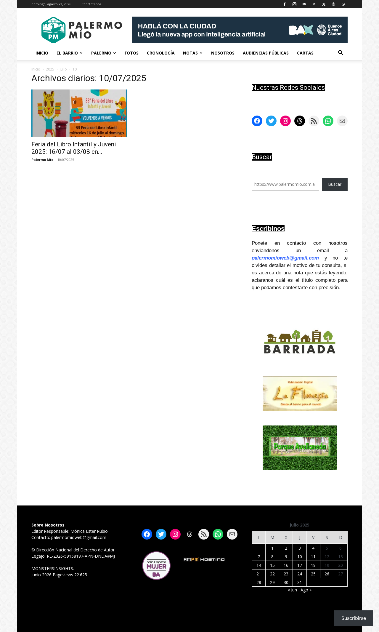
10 (299, 556)
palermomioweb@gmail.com (285, 258)
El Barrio (67, 53)
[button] (340, 53)
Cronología (161, 53)
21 (258, 574)
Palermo (101, 53)
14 (258, 565)
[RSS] (313, 4)
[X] (323, 4)
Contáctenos (91, 4)
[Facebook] (284, 4)
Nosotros (223, 53)
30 (286, 582)
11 (313, 556)
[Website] (333, 4)
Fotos (132, 53)
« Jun (292, 590)
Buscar (334, 184)
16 (286, 565)
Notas (190, 53)
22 (272, 574)
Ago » (306, 590)
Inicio (42, 53)
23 (286, 574)
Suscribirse (353, 618)
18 (313, 565)
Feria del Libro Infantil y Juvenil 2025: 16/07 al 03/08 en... (74, 148)
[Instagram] (294, 4)
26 (327, 574)
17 (299, 565)
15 (272, 565)
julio (63, 69)
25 (313, 574)
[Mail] (304, 4)
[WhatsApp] (343, 4)
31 (299, 582)
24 (299, 574)
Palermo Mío (42, 159)
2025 (50, 69)
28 (258, 582)
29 (272, 582)
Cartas (305, 53)
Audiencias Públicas (266, 53)
